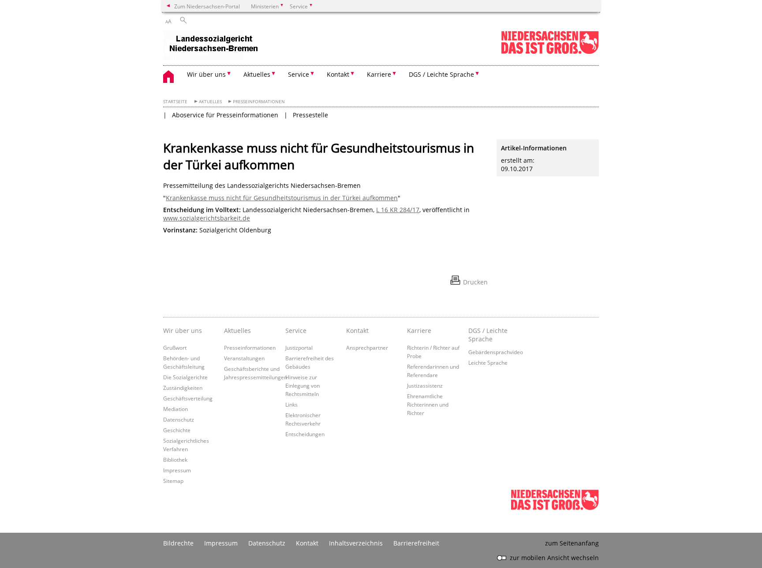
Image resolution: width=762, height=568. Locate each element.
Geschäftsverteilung (188, 398)
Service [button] (298, 74)
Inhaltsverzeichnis (356, 543)
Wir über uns (182, 330)
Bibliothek (175, 459)
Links (291, 404)
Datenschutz (178, 419)
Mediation (175, 408)
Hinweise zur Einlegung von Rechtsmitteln (302, 385)
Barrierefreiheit (416, 543)
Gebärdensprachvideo (495, 351)
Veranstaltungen (244, 358)
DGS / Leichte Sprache (488, 334)
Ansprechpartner (367, 347)
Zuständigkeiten (182, 387)
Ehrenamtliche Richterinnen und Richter (427, 404)
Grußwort (175, 347)
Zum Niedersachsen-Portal (207, 6)
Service (295, 330)
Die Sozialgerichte (185, 377)
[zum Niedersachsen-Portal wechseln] (550, 52)
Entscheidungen (305, 433)
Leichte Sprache (488, 362)
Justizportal (299, 347)
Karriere (419, 330)
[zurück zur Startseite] (212, 46)
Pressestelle (310, 115)
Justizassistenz (425, 385)
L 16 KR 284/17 (397, 210)
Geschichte (176, 429)
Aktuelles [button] (256, 74)
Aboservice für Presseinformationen (225, 115)
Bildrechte (178, 543)
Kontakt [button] (338, 74)
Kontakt (357, 330)
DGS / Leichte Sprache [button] (441, 74)
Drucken (475, 282)
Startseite (175, 102)
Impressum (177, 470)
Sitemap (173, 480)
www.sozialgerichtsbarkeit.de (206, 218)
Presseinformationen (259, 102)
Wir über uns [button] (206, 74)
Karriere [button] (379, 74)
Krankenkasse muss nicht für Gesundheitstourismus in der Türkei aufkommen (282, 198)
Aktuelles (210, 102)
